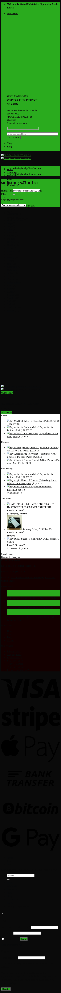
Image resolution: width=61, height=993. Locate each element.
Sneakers (11, 294)
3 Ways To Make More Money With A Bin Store (30, 607)
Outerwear (12, 266)
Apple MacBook (15, 219)
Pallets (10, 272)
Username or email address (15, 927)
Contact (10, 640)
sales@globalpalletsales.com (22, 565)
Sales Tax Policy (15, 660)
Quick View (7, 392)
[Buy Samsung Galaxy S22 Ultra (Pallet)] (21, 388)
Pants (9, 276)
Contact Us (12, 899)
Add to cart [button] (6, 412)
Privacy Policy (14, 651)
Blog (9, 146)
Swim (10, 301)
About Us (12, 172)
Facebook (5, 556)
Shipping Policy (14, 654)
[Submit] (14, 194)
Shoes (10, 288)
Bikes (9, 229)
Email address (9, 957)
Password (7, 933)
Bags (9, 223)
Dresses (10, 248)
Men (9, 263)
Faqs (9, 892)
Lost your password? (11, 944)
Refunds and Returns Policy (20, 669)
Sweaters (11, 297)
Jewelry (10, 257)
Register (5, 989)
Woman (10, 310)
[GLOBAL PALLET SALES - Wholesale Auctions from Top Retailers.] (16, 157)
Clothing (11, 238)
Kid (9, 260)
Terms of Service (15, 663)
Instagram (16, 556)
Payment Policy (14, 657)
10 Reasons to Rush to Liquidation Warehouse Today (32, 598)
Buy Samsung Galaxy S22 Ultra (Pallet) (20, 403)
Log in (23, 939)
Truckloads (12, 307)
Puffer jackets (13, 282)
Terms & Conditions (16, 666)
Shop (9, 143)
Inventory (12, 175)
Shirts (9, 285)
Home (10, 169)
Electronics (12, 251)
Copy (3, 869)
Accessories (12, 213)
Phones (10, 279)
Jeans (9, 254)
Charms (10, 235)
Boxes (10, 232)
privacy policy (8, 983)
